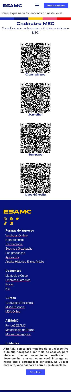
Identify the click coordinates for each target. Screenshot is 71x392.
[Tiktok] (5, 223)
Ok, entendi (35, 372)
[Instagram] (5, 218)
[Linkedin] (11, 223)
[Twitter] (17, 218)
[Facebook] (11, 218)
